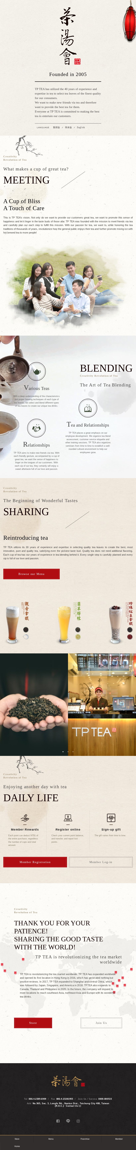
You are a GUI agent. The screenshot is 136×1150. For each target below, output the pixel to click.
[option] (68, 623)
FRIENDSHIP (102, 679)
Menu (51, 1139)
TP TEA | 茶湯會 (68, 36)
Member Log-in (100, 862)
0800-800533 (105, 1099)
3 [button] (73, 751)
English (81, 127)
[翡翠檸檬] (68, 623)
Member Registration (35, 862)
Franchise (85, 1139)
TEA (33, 677)
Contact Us (72, 1106)
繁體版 (56, 127)
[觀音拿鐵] (16, 623)
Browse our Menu (31, 574)
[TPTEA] (68, 1086)
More (33, 729)
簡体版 (68, 127)
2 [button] (68, 751)
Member (119, 1139)
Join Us (101, 1023)
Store (33, 1023)
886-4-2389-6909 (37, 1099)
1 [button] (63, 751)
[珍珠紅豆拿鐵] (120, 623)
